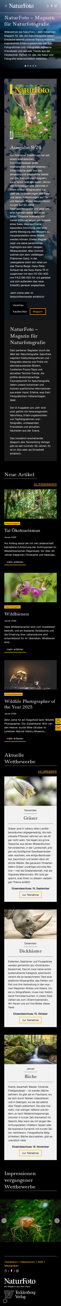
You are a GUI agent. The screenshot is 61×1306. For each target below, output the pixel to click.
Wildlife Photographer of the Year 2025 (29, 704)
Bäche (30, 1076)
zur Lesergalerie (47, 771)
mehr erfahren (15, 562)
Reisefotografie (12, 523)
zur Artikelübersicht (45, 484)
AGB (40, 1262)
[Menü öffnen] (6, 6)
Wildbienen (16, 614)
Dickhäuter (30, 951)
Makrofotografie (12, 607)
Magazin (38, 311)
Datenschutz (27, 1262)
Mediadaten (11, 1265)
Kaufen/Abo (20, 311)
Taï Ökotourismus (22, 530)
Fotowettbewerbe (13, 694)
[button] (25, 66)
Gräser (30, 818)
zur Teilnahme (30, 894)
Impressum (11, 1262)
